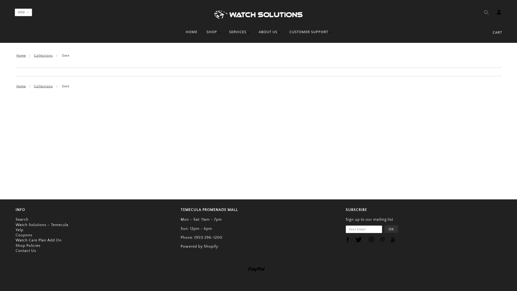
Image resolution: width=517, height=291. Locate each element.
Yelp (19, 230)
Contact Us (26, 251)
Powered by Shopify (199, 246)
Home (21, 55)
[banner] (258, 14)
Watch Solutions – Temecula (42, 225)
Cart (497, 32)
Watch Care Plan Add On (39, 240)
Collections (43, 55)
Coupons (24, 235)
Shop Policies (28, 246)
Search (22, 219)
